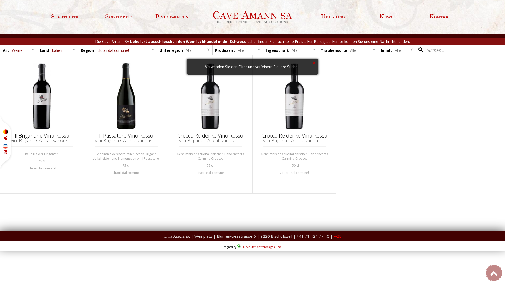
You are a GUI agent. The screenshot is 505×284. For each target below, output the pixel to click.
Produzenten (172, 17)
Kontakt (440, 17)
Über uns (333, 17)
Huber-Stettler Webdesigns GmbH (263, 247)
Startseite (65, 17)
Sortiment (118, 16)
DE (5, 137)
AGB (338, 236)
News (387, 17)
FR (5, 151)
